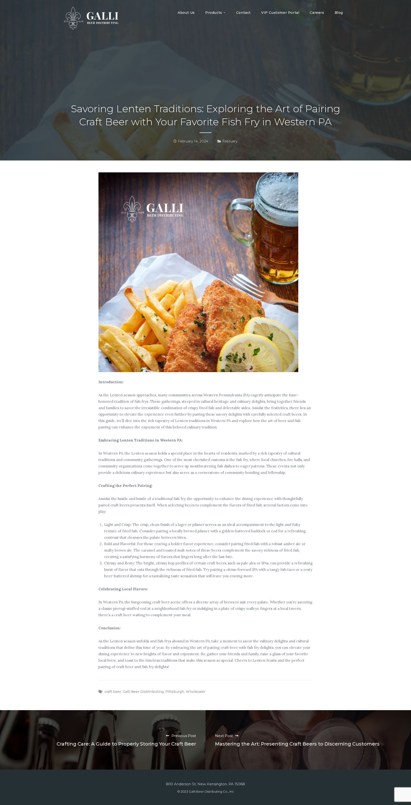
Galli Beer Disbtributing (143, 691)
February (230, 141)
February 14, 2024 (192, 141)
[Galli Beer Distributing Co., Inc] (91, 18)
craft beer (112, 691)
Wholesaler (196, 691)
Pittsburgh (174, 691)
